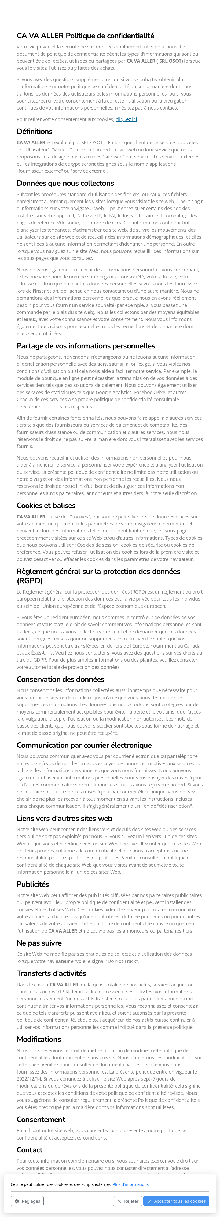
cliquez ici (126, 119)
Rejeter (131, 1201)
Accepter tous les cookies (180, 1201)
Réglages (31, 1201)
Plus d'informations (131, 1184)
